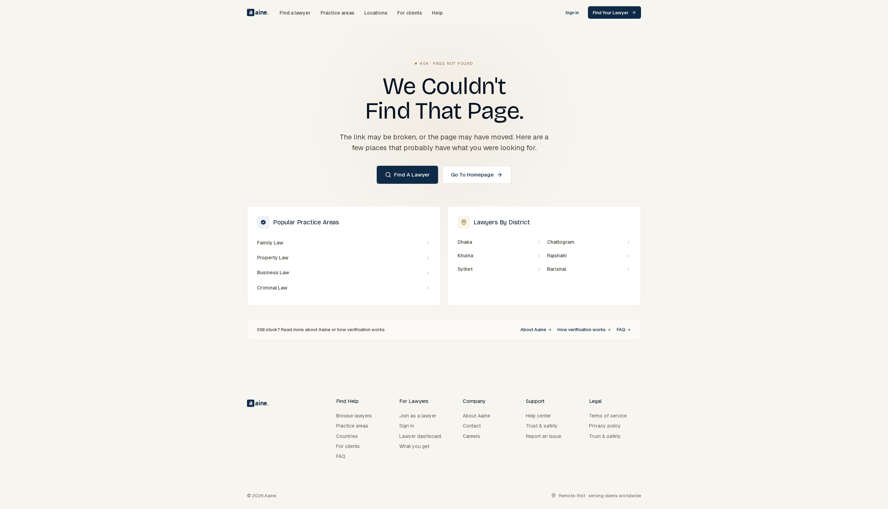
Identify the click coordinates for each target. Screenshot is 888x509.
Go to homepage (472, 174)
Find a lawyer (412, 174)
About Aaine (533, 329)
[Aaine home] (257, 12)
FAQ (621, 329)
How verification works (581, 329)
